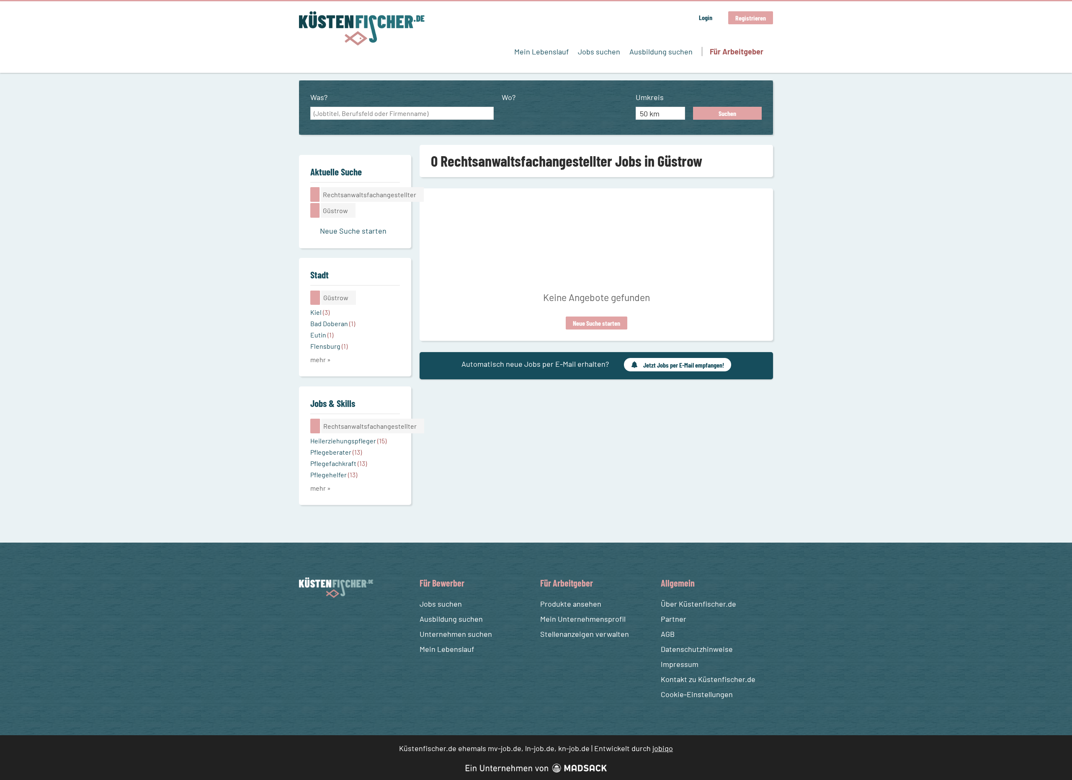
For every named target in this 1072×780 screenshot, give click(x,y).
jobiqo (662, 748)
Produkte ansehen (570, 603)
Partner (673, 618)
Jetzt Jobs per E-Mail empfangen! (683, 365)
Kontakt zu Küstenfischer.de (708, 679)
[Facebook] (306, 618)
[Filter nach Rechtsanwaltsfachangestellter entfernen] (315, 426)
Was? (318, 97)
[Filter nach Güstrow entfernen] (315, 298)
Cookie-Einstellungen (697, 694)
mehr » (320, 359)
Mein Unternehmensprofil (583, 618)
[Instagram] (322, 618)
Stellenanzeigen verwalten (584, 633)
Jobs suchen (599, 51)
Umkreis (650, 97)
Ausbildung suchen (661, 51)
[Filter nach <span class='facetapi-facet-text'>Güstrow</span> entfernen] (315, 210)
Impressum (679, 664)
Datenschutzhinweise (697, 649)
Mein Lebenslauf (541, 51)
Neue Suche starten (596, 323)
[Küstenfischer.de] (362, 28)
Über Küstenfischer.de (698, 603)
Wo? (508, 97)
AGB (668, 633)
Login (705, 17)
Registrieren (750, 18)
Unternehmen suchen (456, 633)
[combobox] (402, 113)
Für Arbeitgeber (736, 51)
